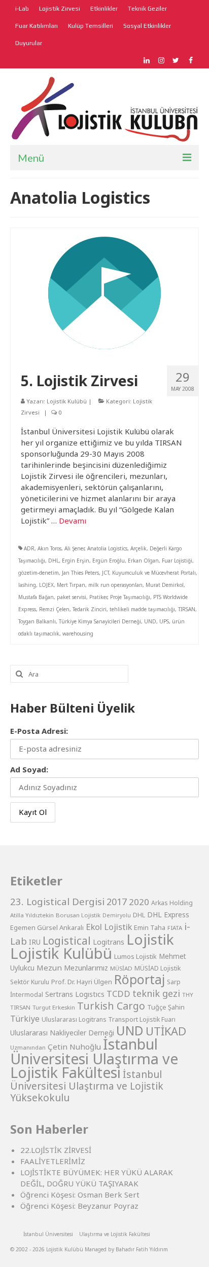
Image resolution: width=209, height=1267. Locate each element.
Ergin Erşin (75, 560)
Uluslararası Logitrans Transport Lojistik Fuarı (109, 1019)
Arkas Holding (172, 903)
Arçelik (138, 548)
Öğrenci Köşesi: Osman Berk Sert (80, 1194)
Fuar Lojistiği (177, 560)
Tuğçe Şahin (166, 1007)
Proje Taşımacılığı (130, 597)
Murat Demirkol (165, 584)
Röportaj (139, 979)
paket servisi (71, 597)
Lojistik (150, 939)
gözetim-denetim (38, 572)
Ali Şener (74, 548)
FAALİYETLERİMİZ (52, 1161)
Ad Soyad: (29, 769)
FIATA (174, 927)
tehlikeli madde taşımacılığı (142, 609)
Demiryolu (116, 915)
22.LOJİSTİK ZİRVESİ (55, 1150)
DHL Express (168, 914)
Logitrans (108, 942)
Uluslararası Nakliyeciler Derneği (62, 1032)
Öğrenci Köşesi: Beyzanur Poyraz (79, 1206)
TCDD (118, 993)
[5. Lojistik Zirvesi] (104, 292)
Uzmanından (28, 1047)
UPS (164, 621)
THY (187, 994)
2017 (117, 902)
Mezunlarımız (86, 967)
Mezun (49, 967)
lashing (27, 584)
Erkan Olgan (143, 560)
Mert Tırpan (71, 584)
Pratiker (98, 597)
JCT (105, 572)
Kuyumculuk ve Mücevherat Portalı (154, 572)
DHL (53, 560)
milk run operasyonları (115, 584)
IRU (35, 942)
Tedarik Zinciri (90, 609)
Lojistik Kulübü (67, 401)
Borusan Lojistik (78, 915)
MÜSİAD (121, 968)
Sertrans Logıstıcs (74, 994)
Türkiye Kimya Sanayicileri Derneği (100, 621)
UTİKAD (166, 1031)
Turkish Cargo (111, 1006)
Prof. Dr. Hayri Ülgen (81, 981)
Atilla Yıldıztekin (32, 915)
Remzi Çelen (54, 609)
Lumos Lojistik (135, 956)
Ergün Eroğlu (108, 560)
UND (150, 621)
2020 (139, 902)
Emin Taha (149, 927)
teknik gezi (156, 993)
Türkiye (25, 1018)
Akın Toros (49, 548)
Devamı (72, 520)
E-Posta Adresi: (39, 731)
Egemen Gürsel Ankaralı (47, 927)
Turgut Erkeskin (53, 1007)
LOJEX (46, 584)
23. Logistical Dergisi (57, 901)
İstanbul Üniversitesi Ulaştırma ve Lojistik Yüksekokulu (86, 1085)
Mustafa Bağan (36, 597)
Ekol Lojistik (109, 927)
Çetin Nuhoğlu (74, 1046)
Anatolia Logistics (107, 548)
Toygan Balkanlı (37, 621)
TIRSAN (186, 609)
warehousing (77, 633)
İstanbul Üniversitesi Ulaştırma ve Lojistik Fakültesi (94, 1058)
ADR (29, 548)
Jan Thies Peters (80, 572)
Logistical (67, 941)
